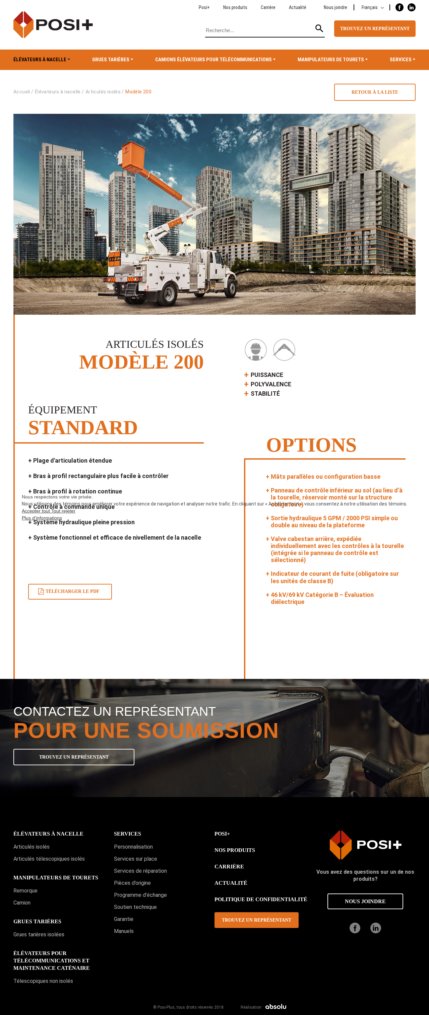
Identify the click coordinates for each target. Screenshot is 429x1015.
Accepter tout (36, 511)
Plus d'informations (42, 518)
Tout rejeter (63, 511)
